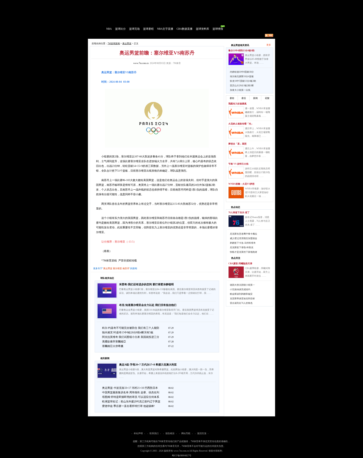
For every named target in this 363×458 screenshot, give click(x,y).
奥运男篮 (126, 43)
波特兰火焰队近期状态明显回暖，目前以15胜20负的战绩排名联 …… (257, 172)
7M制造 (99, 35)
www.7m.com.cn (141, 63)
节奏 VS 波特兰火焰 (238, 164)
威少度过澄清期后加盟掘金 (243, 238)
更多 (268, 45)
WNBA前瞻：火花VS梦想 (241, 184)
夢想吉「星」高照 (237, 143)
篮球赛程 (148, 28)
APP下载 (204, 2)
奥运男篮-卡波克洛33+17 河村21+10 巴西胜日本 (130, 387)
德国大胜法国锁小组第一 (242, 285)
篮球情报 (218, 28)
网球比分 (167, 2)
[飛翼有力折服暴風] (236, 112)
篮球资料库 (202, 28)
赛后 (243, 98)
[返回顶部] (359, 436)
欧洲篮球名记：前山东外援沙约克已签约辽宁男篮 (131, 401)
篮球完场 (134, 28)
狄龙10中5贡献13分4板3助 (243, 81)
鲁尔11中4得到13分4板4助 (241, 50)
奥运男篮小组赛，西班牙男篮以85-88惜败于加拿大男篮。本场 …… (257, 59)
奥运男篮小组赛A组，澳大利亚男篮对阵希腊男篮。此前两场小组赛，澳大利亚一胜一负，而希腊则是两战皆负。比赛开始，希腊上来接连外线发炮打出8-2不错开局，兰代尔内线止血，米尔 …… (166, 373)
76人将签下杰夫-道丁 (239, 212)
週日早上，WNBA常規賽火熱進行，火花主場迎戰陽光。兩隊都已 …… (257, 132)
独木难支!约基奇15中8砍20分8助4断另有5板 (127, 332)
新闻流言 (137, 35)
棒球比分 (139, 2)
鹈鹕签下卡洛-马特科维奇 (243, 243)
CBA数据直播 (184, 28)
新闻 (255, 98)
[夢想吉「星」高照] (236, 152)
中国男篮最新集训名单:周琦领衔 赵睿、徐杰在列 (130, 392)
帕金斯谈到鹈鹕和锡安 (241, 294)
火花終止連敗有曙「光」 (240, 123)
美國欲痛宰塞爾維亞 (114, 341)
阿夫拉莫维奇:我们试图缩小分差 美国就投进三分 (130, 337)
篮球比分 (120, 28)
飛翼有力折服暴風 (237, 103)
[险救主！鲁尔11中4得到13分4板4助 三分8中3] (236, 59)
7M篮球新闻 (114, 43)
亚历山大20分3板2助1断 (242, 85)
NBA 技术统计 (165, 35)
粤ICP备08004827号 (181, 455)
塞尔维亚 (117, 268)
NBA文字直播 (165, 28)
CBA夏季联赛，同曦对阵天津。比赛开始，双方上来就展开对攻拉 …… (257, 272)
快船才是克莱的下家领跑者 (243, 252)
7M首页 (94, 2)
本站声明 (138, 433)
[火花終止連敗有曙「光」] (236, 132)
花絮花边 (150, 35)
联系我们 (154, 433)
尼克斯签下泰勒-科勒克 (241, 247)
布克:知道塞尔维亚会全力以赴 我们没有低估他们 (147, 305)
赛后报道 (124, 35)
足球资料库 (191, 2)
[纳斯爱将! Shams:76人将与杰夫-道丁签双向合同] (236, 221)
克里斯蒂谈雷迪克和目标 (242, 298)
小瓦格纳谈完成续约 (240, 289)
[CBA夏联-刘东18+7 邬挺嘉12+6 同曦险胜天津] (236, 272)
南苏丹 (126, 268)
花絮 (267, 98)
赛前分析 (111, 35)
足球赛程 (128, 2)
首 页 (99, 28)
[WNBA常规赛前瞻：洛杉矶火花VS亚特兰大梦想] (236, 192)
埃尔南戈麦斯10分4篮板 (242, 76)
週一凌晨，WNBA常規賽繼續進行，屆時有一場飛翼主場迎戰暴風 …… (257, 112)
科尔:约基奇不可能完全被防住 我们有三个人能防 (130, 328)
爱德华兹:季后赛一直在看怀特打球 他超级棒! (128, 406)
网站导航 (185, 433)
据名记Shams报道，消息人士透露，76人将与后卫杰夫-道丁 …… (257, 221)
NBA (109, 28)
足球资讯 (179, 2)
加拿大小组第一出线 (240, 90)
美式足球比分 (154, 2)
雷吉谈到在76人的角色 (241, 303)
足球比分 (104, 2)
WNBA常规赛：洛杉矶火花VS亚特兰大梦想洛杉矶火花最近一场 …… (257, 192)
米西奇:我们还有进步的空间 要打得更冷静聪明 (146, 284)
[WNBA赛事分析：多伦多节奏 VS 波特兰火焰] (236, 172)
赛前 (232, 98)
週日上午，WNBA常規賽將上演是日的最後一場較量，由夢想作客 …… (257, 152)
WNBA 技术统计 (185, 35)
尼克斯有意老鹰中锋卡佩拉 (243, 233)
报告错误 (170, 433)
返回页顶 (201, 433)
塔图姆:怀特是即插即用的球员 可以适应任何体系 (130, 397)
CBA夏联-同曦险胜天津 (240, 263)
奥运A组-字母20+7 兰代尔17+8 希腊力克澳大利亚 (148, 364)
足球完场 (116, 2)
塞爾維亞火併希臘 (112, 346)
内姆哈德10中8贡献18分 (242, 72)
